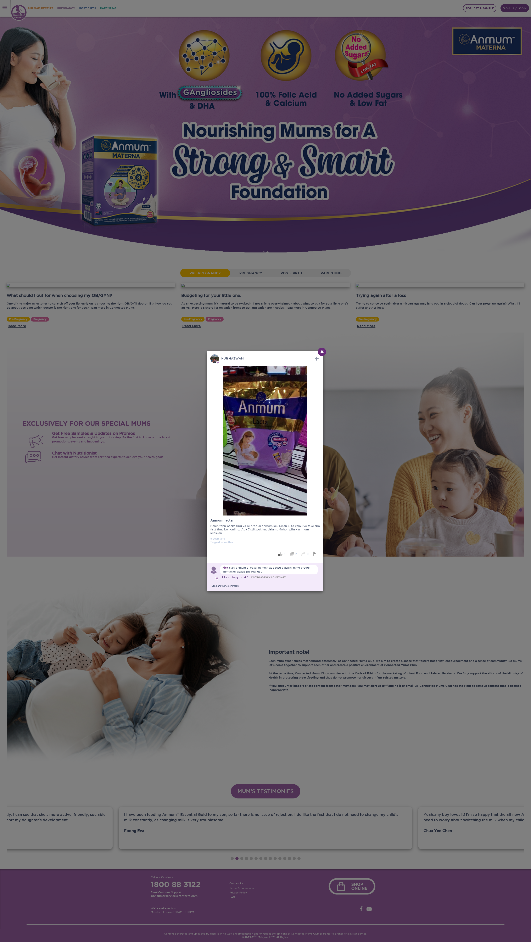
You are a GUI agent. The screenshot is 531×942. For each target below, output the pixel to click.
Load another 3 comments (225, 586)
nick (225, 567)
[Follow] (316, 358)
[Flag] (315, 554)
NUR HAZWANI (232, 358)
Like (224, 577)
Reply (235, 577)
